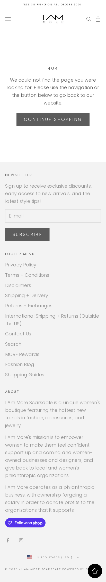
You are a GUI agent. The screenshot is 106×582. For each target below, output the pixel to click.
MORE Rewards (22, 354)
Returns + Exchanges (28, 305)
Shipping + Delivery (26, 295)
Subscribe (27, 234)
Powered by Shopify (81, 569)
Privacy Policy (20, 265)
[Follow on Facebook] (7, 540)
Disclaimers (18, 285)
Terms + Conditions (27, 275)
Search (13, 344)
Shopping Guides (24, 374)
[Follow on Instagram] (21, 540)
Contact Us (18, 334)
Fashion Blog (19, 364)
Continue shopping (53, 119)
